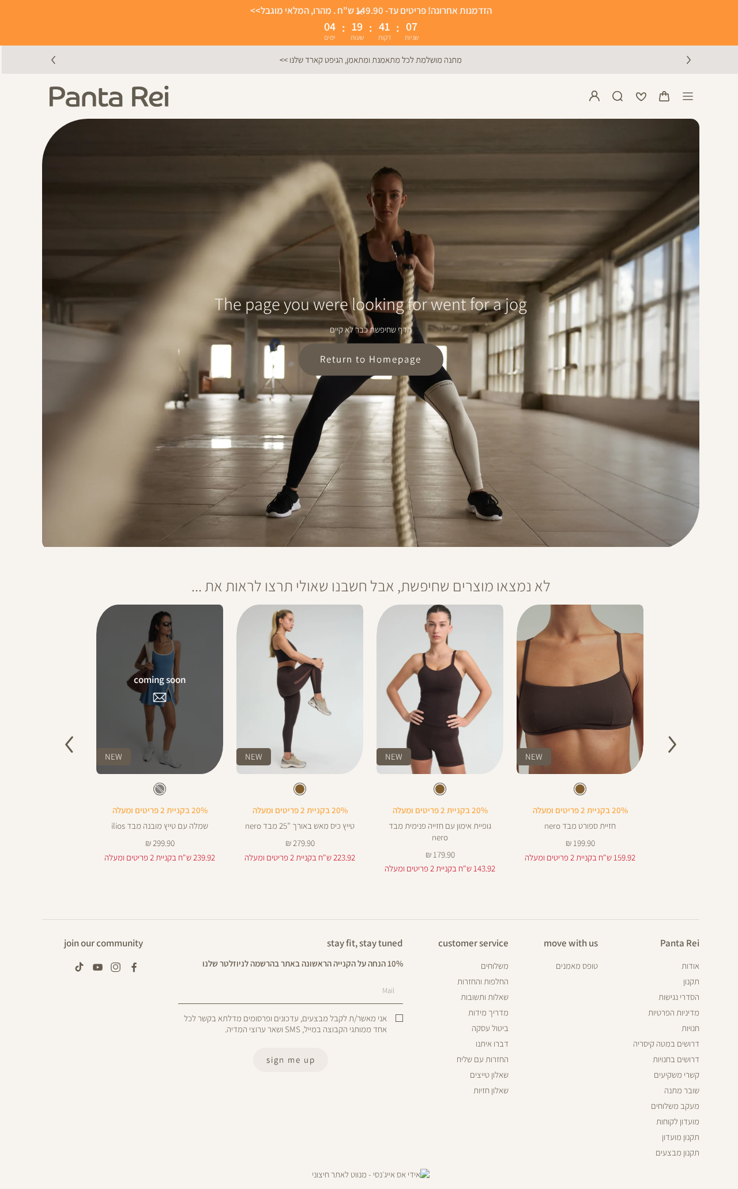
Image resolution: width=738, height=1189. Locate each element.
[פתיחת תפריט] (688, 96)
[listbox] (580, 791)
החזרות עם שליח (483, 1059)
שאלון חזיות (491, 1090)
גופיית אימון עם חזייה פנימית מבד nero (440, 831)
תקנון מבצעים (677, 1152)
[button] (664, 96)
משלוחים (495, 965)
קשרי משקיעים (676, 1074)
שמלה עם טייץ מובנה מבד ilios (159, 825)
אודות (690, 965)
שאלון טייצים (489, 1074)
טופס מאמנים (577, 965)
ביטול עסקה (490, 1027)
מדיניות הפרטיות (673, 1012)
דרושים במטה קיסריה (666, 1043)
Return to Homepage (370, 359)
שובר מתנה (681, 1090)
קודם (53, 59)
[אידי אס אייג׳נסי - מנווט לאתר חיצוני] (371, 1174)
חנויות (690, 1027)
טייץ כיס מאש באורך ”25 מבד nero (300, 825)
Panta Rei (679, 943)
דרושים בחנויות (676, 1059)
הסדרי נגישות (678, 996)
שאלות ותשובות (485, 996)
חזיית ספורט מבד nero (580, 825)
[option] (580, 789)
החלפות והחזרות (483, 981)
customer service (473, 943)
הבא (688, 59)
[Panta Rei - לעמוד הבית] (109, 96)
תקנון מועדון (680, 1136)
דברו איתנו (492, 1043)
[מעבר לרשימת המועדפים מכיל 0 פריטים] (641, 96)
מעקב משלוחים (675, 1105)
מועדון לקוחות (677, 1121)
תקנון (691, 981)
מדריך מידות (488, 1012)
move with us (571, 943)
